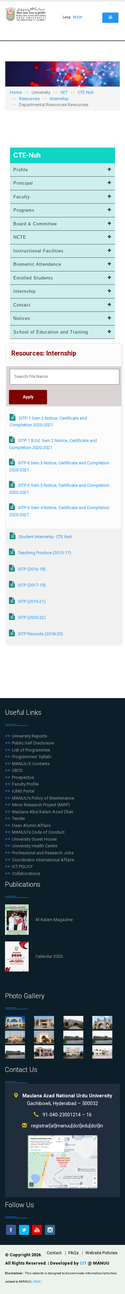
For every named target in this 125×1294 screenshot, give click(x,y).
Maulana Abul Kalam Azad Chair (42, 811)
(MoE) (37, 1281)
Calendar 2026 (49, 956)
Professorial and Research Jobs (43, 852)
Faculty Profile (25, 784)
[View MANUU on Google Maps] (62, 1161)
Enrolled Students (33, 277)
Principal (23, 183)
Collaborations (26, 873)
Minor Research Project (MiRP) (41, 804)
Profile (20, 169)
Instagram (50, 1230)
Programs (24, 210)
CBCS (17, 770)
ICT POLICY (22, 866)
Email (63, 1230)
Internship (59, 98)
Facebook (11, 1230)
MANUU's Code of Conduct (38, 832)
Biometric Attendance (37, 264)
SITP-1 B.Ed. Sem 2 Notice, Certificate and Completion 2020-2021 (53, 444)
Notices (21, 318)
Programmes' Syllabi (31, 756)
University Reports (29, 735)
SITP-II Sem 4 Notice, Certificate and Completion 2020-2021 (59, 511)
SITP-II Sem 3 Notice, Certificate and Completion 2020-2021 (59, 466)
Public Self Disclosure (33, 742)
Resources (29, 98)
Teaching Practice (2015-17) (44, 552)
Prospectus (23, 777)
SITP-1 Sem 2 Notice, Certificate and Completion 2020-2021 (48, 422)
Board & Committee (35, 223)
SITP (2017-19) (32, 585)
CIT (84, 1263)
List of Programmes (31, 749)
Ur (80, 17)
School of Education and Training (50, 332)
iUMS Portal (23, 791)
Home (16, 92)
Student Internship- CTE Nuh (45, 536)
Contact (22, 304)
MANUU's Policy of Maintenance (43, 798)
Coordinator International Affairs (43, 859)
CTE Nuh (86, 92)
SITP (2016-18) (32, 569)
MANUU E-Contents (31, 763)
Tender (18, 818)
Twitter (24, 1230)
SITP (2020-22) (32, 617)
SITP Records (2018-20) (40, 633)
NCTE (19, 237)
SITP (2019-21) (32, 601)
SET (64, 92)
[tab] (62, 170)
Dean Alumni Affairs (31, 825)
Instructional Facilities (38, 250)
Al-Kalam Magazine (54, 919)
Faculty (21, 196)
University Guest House (34, 839)
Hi (74, 17)
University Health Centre (34, 845)
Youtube (37, 1230)
